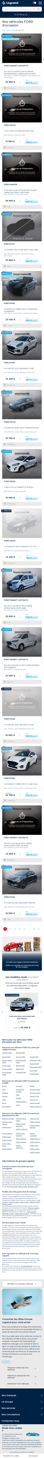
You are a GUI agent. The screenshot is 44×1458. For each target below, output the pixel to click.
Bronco (4, 1086)
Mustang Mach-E (21, 1101)
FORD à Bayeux (7, 1133)
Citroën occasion (14, 1202)
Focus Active (6, 1106)
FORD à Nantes (21, 1142)
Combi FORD (6, 1065)
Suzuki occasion (7, 1204)
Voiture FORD (20, 1053)
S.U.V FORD (33, 1070)
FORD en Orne (34, 1118)
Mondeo (18, 1098)
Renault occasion (33, 1208)
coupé (35, 1186)
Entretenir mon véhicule (18, 1384)
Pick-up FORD (20, 1057)
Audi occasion (31, 1212)
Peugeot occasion (8, 1210)
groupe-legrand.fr (27, 1266)
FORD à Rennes (21, 1139)
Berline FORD (20, 1065)
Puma (18, 1105)
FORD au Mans (34, 1149)
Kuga (17, 1095)
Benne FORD (6, 1057)
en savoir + (6, 1361)
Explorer (4, 1096)
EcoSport (5, 1093)
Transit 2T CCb (34, 1096)
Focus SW (19, 1086)
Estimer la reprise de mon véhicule (18, 1377)
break (25, 1186)
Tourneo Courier (35, 1089)
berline (20, 1186)
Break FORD (20, 1069)
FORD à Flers (34, 1145)
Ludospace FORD (35, 1060)
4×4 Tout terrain (12, 1186)
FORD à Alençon (35, 1142)
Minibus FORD (34, 1064)
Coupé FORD (34, 1057)
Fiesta (4, 1100)
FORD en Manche (21, 1129)
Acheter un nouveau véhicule (20, 1284)
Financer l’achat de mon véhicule (18, 1369)
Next (41, 1012)
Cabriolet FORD (21, 1072)
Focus (4, 1103)
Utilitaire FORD (7, 1053)
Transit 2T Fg (34, 1100)
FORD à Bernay (7, 1149)
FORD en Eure (6, 1127)
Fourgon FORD (7, 1069)
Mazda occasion (35, 1202)
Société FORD (34, 1074)
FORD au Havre (35, 1152)
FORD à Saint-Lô (35, 1139)
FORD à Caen (6, 1137)
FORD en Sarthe (35, 1122)
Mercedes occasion (8, 1213)
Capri (4, 1089)
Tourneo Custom (35, 1093)
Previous (3, 1012)
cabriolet (30, 1186)
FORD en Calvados (8, 1118)
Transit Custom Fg (36, 1106)
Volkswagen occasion (22, 1213)
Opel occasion (24, 1202)
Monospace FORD (36, 1067)
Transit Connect (35, 1103)
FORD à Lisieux (7, 1140)
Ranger (32, 1086)
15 (34, 929)
